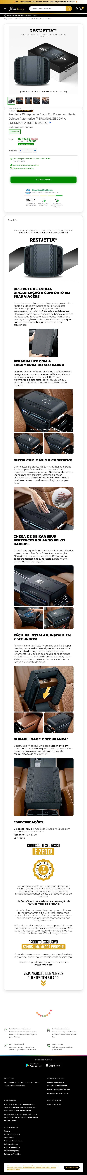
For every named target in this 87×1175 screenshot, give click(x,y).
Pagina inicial (8, 19)
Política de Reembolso (12, 1147)
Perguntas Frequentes (12, 1134)
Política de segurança (12, 1151)
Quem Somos (9, 1138)
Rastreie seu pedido (54, 1104)
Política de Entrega (11, 1144)
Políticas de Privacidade (12, 1154)
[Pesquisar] (69, 8)
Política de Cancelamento (13, 1141)
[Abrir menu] (5, 8)
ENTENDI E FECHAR (72, 1167)
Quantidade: (13, 150)
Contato (7, 1131)
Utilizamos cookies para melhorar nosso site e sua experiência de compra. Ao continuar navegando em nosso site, (33, 1167)
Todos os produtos (19, 19)
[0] (81, 8)
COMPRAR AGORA (44, 180)
